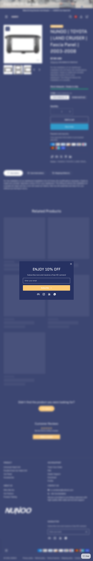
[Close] (71, 264)
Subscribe (45, 288)
